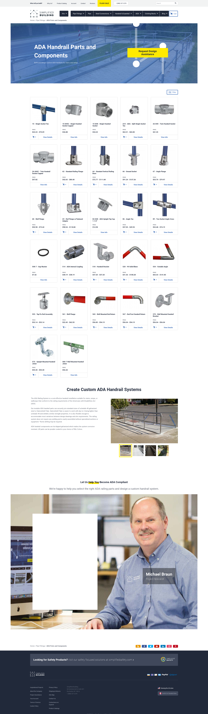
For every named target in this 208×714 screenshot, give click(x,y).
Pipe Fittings (77, 14)
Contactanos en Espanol (54, 703)
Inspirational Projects (36, 687)
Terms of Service (35, 702)
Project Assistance (36, 695)
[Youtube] (156, 646)
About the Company (36, 691)
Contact (83, 3)
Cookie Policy (34, 706)
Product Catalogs (54, 708)
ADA (137, 14)
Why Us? (49, 3)
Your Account (34, 698)
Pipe (89, 14)
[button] (125, 450)
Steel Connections (103, 14)
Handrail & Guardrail (122, 14)
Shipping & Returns (55, 691)
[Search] (175, 3)
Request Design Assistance (148, 53)
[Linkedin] (163, 646)
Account (73, 3)
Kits (63, 14)
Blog (164, 14)
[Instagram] (169, 646)
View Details (47, 137)
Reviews (92, 3)
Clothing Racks (150, 14)
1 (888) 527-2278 (121, 3)
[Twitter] (150, 646)
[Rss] (138, 646)
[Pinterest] (175, 646)
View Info (74, 137)
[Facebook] (144, 646)
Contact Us (52, 698)
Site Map (51, 695)
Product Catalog (62, 3)
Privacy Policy (53, 687)
